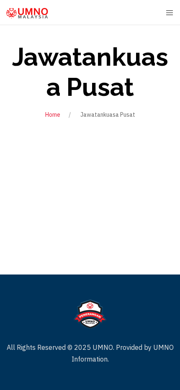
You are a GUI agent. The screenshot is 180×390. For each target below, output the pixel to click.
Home (52, 114)
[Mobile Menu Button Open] (169, 13)
